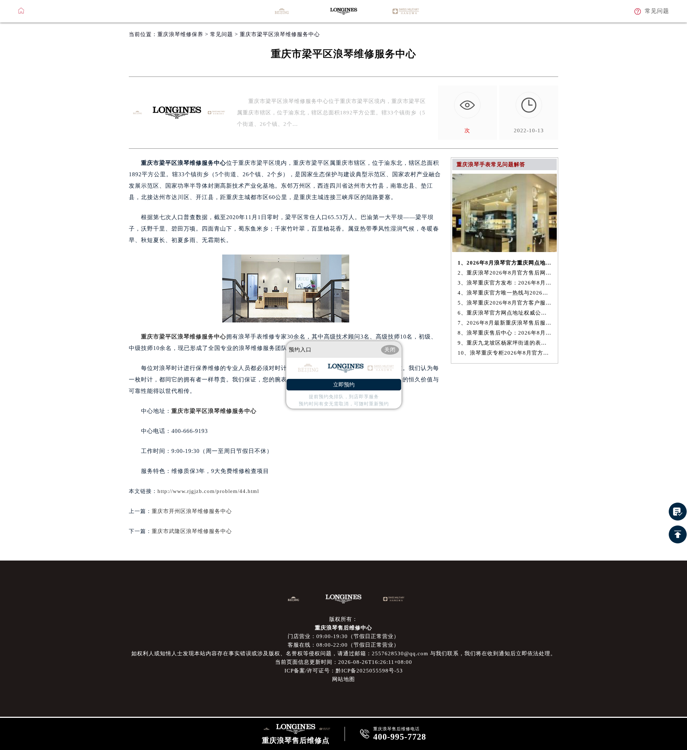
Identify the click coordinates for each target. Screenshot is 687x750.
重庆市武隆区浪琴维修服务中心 (192, 531)
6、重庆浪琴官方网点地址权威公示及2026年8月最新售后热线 (505, 313)
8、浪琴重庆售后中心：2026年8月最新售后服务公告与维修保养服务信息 (505, 333)
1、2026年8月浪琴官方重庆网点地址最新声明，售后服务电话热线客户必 (505, 263)
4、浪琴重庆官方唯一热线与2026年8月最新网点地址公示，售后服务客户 (505, 293)
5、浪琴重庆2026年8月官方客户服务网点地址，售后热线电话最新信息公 (505, 303)
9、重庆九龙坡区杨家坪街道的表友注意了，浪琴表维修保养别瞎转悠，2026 (505, 343)
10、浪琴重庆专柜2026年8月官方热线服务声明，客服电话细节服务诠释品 (505, 353)
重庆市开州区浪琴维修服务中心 (192, 511)
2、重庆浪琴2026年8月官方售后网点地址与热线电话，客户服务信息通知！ (505, 273)
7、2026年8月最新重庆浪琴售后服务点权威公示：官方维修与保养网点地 (505, 323)
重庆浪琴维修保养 (180, 34)
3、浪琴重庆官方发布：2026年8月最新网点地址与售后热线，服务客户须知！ (505, 283)
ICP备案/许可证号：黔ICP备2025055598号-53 (343, 670)
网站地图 (343, 679)
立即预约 (344, 385)
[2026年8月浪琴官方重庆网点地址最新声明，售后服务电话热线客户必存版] (504, 250)
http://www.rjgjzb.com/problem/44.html (208, 491)
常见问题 (221, 34)
